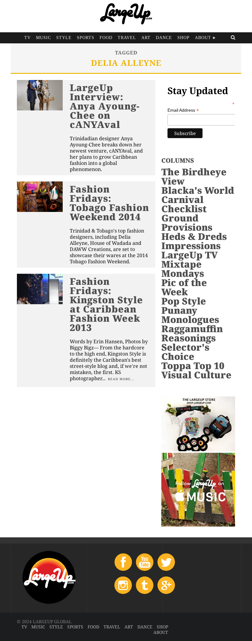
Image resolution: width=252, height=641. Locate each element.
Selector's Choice (185, 352)
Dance (164, 37)
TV (27, 37)
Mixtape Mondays (182, 269)
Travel (127, 37)
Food (106, 37)
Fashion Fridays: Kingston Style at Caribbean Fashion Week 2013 (106, 304)
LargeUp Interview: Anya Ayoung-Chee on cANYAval (105, 106)
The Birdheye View (193, 176)
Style (64, 37)
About (203, 37)
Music (43, 37)
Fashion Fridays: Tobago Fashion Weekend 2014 (109, 203)
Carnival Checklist (184, 204)
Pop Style (183, 301)
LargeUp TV (189, 255)
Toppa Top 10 (192, 365)
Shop (183, 37)
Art (146, 37)
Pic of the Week (184, 287)
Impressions (191, 245)
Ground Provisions (186, 222)
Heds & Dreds (194, 236)
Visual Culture (196, 374)
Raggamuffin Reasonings (192, 333)
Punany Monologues (190, 315)
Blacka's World (197, 190)
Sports (85, 37)
